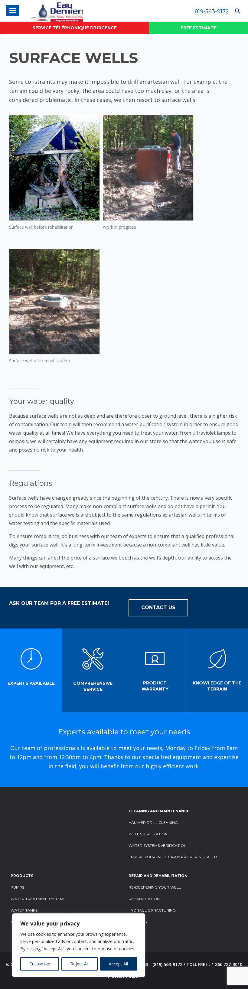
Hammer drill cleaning (153, 822)
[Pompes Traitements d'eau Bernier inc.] (51, 11)
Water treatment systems (38, 898)
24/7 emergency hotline (74, 28)
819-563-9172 (212, 11)
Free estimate (199, 28)
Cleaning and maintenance (159, 811)
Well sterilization (148, 834)
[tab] (31, 670)
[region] (78, 945)
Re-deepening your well (155, 887)
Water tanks (24, 910)
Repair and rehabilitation (158, 875)
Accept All (118, 964)
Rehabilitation (144, 898)
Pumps (17, 887)
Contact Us (158, 607)
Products (22, 875)
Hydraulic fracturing (152, 910)
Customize (39, 964)
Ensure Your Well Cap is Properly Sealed (173, 857)
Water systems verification (158, 845)
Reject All (79, 964)
